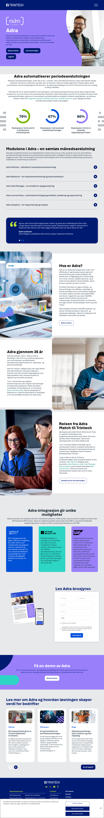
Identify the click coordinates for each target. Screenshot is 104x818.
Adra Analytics (64, 466)
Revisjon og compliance (32, 795)
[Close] (101, 808)
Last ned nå (77, 635)
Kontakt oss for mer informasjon (73, 481)
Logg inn (11, 57)
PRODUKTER (53, 791)
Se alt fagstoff (88, 767)
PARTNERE (68, 797)
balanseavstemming (15, 390)
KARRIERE (68, 794)
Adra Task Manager (87, 464)
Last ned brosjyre (32, 51)
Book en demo (13, 51)
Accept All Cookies (77, 814)
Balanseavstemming (16, 798)
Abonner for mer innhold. (69, 623)
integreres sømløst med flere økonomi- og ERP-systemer (50, 98)
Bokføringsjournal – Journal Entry (35, 798)
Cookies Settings (77, 803)
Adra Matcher (72, 462)
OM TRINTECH (69, 791)
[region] (52, 808)
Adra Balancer (73, 464)
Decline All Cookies (77, 808)
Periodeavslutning (15, 795)
